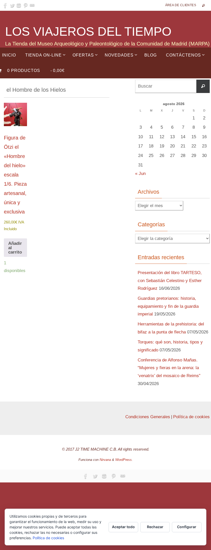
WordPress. (124, 460)
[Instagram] (19, 5)
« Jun (140, 173)
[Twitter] (12, 5)
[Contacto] (32, 5)
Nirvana (105, 460)
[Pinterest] (25, 5)
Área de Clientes (180, 5)
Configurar (186, 527)
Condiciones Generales (147, 416)
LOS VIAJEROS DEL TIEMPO (88, 31)
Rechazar (155, 527)
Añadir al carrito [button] (15, 248)
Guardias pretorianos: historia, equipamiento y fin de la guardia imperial (168, 306)
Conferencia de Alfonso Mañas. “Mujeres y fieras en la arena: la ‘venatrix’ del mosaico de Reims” (169, 368)
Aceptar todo (123, 527)
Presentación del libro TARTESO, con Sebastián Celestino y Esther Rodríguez (170, 280)
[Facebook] (5, 5)
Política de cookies (191, 416)
